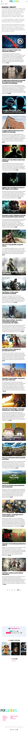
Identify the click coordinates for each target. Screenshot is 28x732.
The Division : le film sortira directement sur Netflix (10, 292)
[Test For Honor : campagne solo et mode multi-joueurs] (14, 506)
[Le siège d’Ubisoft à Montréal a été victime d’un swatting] (14, 122)
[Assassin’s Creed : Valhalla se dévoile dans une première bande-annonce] (14, 207)
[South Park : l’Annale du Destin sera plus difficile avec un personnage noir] (14, 432)
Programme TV (15, 628)
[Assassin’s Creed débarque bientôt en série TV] (14, 535)
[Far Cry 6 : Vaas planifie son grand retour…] (14, 236)
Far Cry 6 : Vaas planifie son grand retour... (12, 245)
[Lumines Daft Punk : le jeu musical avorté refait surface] (14, 105)
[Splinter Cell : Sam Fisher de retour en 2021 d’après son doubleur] (14, 179)
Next (18, 590)
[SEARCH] (26, 1)
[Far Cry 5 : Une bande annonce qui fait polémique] (14, 449)
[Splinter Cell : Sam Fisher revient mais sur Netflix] (14, 151)
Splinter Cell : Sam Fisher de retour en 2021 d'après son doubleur (13, 188)
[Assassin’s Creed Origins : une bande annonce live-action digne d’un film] (14, 400)
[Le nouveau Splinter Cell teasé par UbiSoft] (14, 266)
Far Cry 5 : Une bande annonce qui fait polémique (13, 458)
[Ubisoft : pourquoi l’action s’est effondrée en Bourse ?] (14, 41)
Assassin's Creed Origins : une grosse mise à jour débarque (13, 379)
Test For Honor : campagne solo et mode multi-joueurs (12, 515)
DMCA (11, 717)
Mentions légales (14, 716)
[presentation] (3, 649)
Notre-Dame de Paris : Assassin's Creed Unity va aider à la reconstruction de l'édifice (12, 321)
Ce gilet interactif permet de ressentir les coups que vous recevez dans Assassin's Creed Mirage (13, 82)
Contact (4, 718)
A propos (5, 716)
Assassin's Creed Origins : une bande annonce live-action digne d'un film (13, 409)
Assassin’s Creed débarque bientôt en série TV (14, 544)
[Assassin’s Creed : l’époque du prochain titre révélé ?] (14, 341)
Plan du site (13, 718)
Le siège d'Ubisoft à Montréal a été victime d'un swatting (12, 131)
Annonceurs (5, 717)
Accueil (2, 3)
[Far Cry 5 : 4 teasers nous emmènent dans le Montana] (14, 477)
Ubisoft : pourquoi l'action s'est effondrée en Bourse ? (11, 50)
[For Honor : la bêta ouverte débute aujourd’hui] (14, 564)
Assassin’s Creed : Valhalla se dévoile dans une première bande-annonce (13, 216)
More (7, 62)
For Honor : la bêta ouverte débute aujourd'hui (12, 573)
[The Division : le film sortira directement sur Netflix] (14, 284)
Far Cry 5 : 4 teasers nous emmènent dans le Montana (13, 486)
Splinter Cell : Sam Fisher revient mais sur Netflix (13, 160)
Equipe (4, 720)
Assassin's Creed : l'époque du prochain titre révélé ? (11, 349)
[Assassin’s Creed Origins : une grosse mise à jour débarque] (14, 370)
